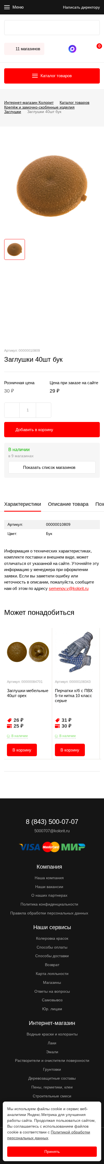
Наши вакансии (49, 886)
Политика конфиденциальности (49, 904)
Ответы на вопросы (52, 991)
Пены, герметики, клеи (52, 1087)
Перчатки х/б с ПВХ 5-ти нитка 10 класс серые (74, 695)
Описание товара (68, 504)
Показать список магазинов (50, 467)
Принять (52, 1151)
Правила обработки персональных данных (49, 913)
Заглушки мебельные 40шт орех (27, 693)
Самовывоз (52, 1000)
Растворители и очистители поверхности (52, 1060)
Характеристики (22, 504)
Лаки (52, 1043)
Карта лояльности (52, 973)
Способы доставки (52, 956)
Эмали (52, 1052)
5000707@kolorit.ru (52, 830)
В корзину (21, 750)
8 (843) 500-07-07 (80, 48)
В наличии (19, 736)
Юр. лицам (52, 1009)
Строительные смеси (52, 1096)
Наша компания (49, 878)
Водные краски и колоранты (52, 1034)
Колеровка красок (52, 938)
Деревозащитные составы (52, 1078)
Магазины (52, 982)
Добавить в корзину (34, 429)
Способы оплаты (52, 947)
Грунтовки (52, 1069)
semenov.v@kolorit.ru (68, 588)
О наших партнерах (49, 895)
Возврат (52, 964)
